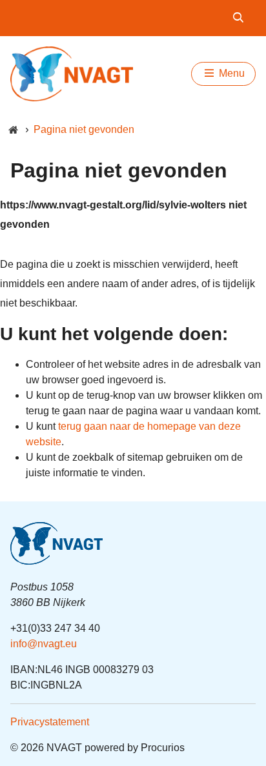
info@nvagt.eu (43, 643)
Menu (230, 73)
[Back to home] (71, 73)
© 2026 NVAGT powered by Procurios (97, 747)
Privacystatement (49, 721)
